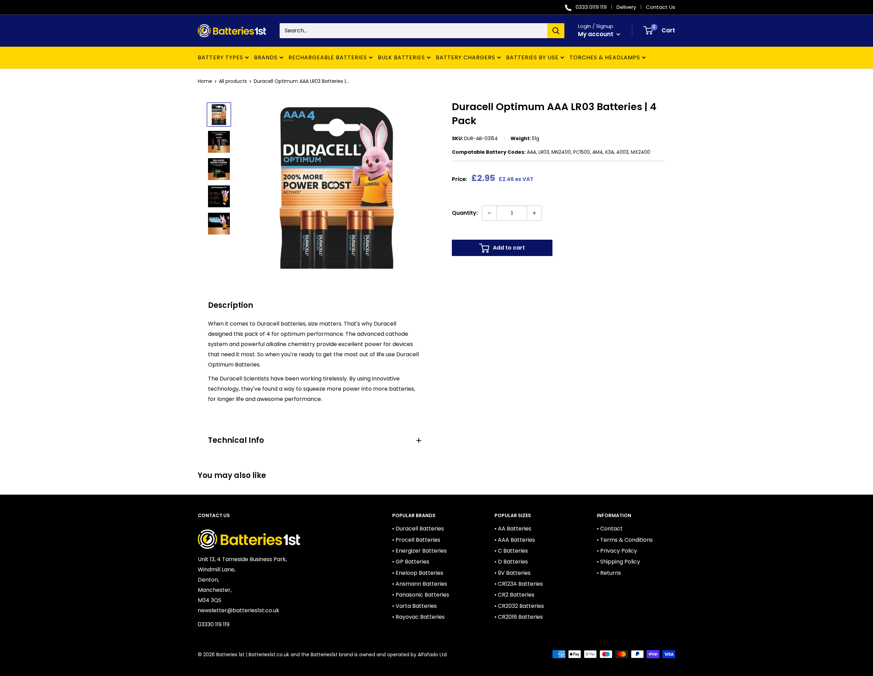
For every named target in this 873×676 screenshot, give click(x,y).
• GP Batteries (410, 562)
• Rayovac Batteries (418, 617)
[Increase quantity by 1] (534, 213)
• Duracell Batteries (418, 528)
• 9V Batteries (512, 573)
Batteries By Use (532, 57)
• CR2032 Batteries (519, 606)
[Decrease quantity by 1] (489, 213)
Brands (266, 57)
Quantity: (465, 213)
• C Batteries (511, 551)
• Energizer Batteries (419, 551)
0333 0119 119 (591, 7)
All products (233, 81)
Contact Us (660, 7)
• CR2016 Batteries (518, 617)
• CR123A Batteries (518, 584)
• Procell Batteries (416, 540)
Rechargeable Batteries (327, 57)
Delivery (626, 7)
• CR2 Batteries (514, 595)
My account (596, 34)
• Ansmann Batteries (419, 584)
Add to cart (509, 248)
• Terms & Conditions (625, 540)
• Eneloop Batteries (417, 573)
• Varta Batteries (414, 606)
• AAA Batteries (514, 540)
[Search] (555, 30)
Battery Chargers (465, 57)
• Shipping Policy (618, 562)
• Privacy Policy (617, 551)
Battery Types (220, 57)
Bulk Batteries (401, 57)
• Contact (610, 528)
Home (205, 81)
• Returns (609, 573)
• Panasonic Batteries (420, 595)
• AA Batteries (512, 528)
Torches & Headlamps (604, 57)
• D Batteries (511, 562)
